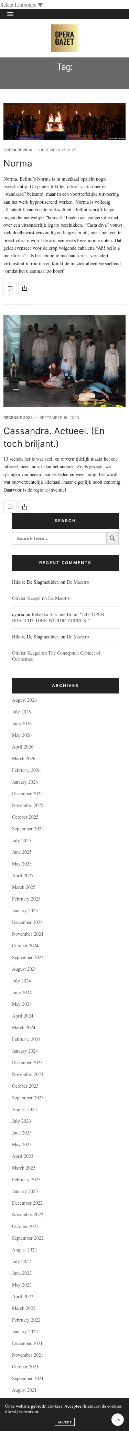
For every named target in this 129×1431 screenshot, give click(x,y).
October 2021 (25, 1366)
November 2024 (27, 933)
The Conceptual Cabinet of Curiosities (56, 655)
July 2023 (21, 1121)
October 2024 (25, 945)
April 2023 (22, 1156)
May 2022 (22, 1284)
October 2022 (25, 1226)
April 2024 (22, 1015)
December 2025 (27, 793)
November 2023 (27, 1074)
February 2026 (26, 770)
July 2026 (21, 711)
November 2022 (27, 1214)
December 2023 (27, 1062)
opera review (17, 150)
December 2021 (27, 1343)
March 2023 (23, 1167)
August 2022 (24, 1249)
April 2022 (22, 1296)
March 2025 (23, 887)
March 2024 (23, 1027)
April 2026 (22, 746)
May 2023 (22, 1144)
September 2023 (28, 1097)
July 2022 (21, 1261)
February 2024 (26, 1039)
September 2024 (28, 957)
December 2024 (27, 922)
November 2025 (27, 805)
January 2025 (25, 910)
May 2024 (22, 1004)
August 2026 (24, 700)
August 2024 (24, 969)
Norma (17, 163)
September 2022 (28, 1238)
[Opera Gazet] (64, 38)
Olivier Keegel (26, 598)
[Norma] (64, 121)
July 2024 (21, 980)
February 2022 (26, 1319)
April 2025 (22, 875)
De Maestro (78, 582)
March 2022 (23, 1308)
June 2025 (22, 852)
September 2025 (28, 828)
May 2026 (22, 735)
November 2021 (27, 1355)
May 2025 (22, 863)
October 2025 (25, 817)
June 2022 (22, 1273)
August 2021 (24, 1390)
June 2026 (22, 723)
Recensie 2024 (18, 418)
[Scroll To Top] (117, 1419)
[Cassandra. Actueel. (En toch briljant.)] (64, 361)
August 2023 (24, 1109)
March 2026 (23, 758)
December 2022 (27, 1202)
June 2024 (22, 992)
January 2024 (25, 1050)
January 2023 (25, 1191)
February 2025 (26, 898)
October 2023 (25, 1086)
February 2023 (26, 1179)
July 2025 (21, 840)
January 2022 (25, 1331)
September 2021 (28, 1378)
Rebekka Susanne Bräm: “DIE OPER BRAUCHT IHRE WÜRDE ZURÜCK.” (58, 617)
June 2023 (22, 1132)
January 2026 (25, 781)
